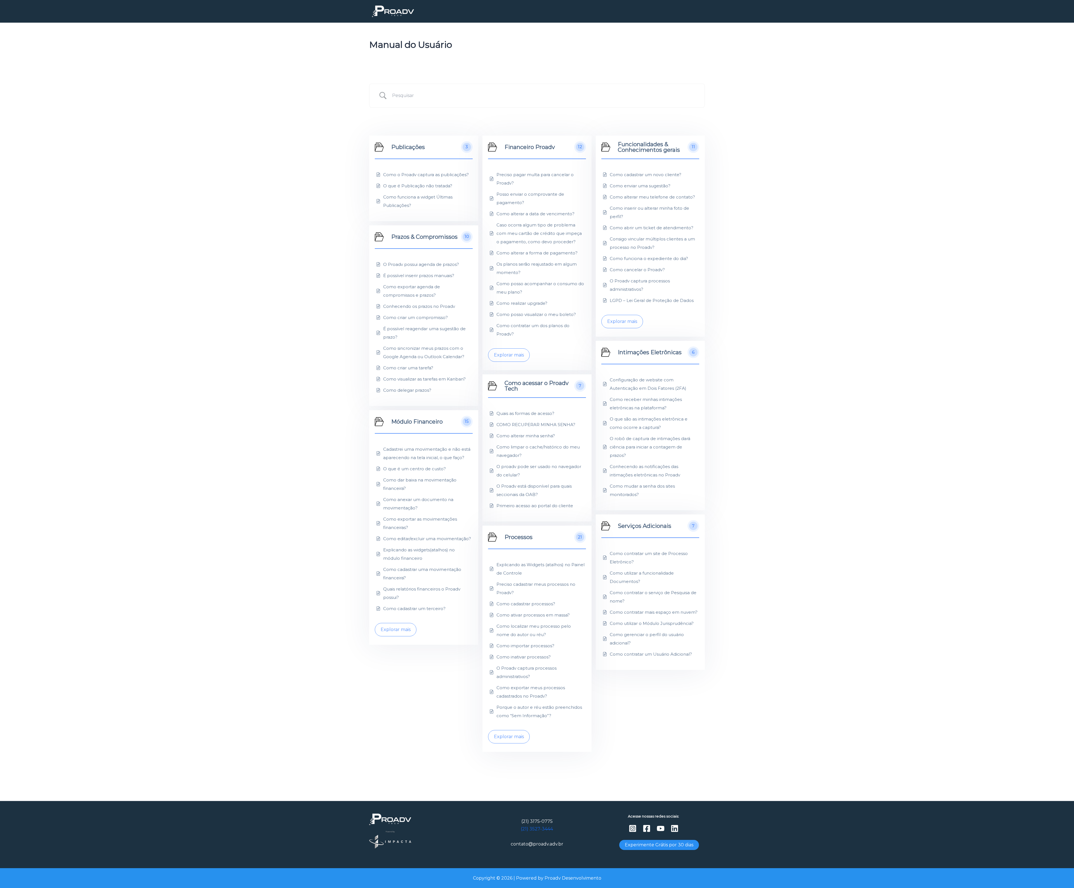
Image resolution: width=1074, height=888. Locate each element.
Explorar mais (509, 355)
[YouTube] (661, 828)
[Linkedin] (675, 828)
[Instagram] (633, 828)
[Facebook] (647, 828)
